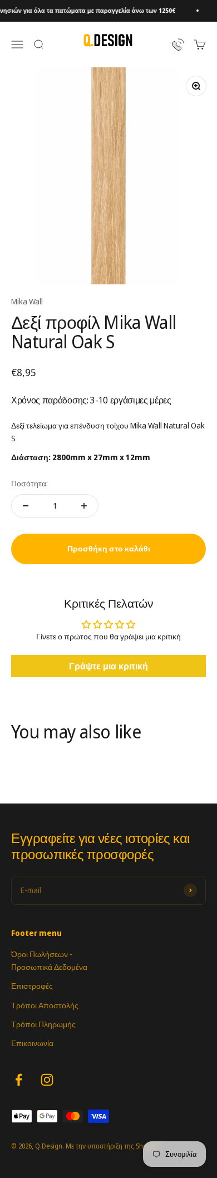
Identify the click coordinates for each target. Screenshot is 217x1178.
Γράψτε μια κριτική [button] (108, 666)
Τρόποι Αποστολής (44, 1005)
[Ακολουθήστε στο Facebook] (18, 1079)
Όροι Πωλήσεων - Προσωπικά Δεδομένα (49, 960)
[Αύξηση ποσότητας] (84, 506)
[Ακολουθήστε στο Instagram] (47, 1079)
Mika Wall (27, 301)
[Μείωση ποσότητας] (26, 506)
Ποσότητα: (29, 483)
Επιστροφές (32, 985)
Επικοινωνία (32, 1043)
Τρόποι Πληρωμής (43, 1024)
